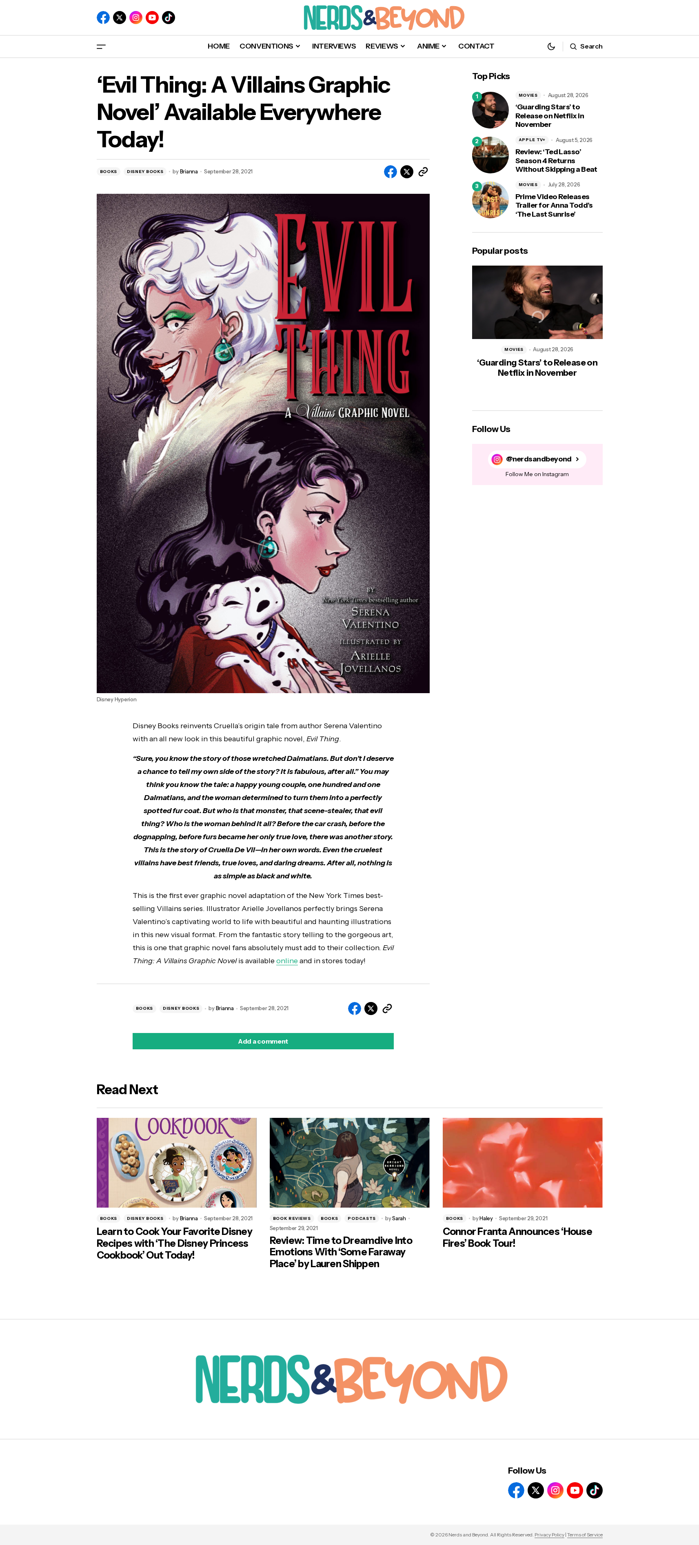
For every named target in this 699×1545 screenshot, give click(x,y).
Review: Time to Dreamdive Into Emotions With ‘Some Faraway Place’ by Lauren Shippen (341, 1252)
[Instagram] (136, 17)
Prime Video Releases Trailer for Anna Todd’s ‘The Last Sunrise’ (554, 206)
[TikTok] (168, 17)
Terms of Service (585, 1535)
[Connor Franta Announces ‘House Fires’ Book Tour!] (523, 1163)
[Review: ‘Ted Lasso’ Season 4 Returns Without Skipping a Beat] (490, 155)
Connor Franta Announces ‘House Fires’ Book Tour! (517, 1237)
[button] (101, 46)
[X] (119, 17)
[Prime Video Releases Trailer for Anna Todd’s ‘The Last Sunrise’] (490, 200)
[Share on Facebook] (390, 171)
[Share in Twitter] (406, 171)
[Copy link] (423, 171)
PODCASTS (362, 1218)
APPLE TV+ (532, 139)
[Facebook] (103, 17)
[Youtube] (152, 17)
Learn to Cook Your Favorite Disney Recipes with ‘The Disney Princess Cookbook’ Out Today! (175, 1243)
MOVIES (528, 95)
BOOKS (109, 171)
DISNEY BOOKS (145, 171)
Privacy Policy (549, 1535)
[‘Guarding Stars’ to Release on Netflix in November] (490, 110)
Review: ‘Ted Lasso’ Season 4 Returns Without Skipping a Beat (556, 161)
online (287, 960)
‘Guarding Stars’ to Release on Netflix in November (549, 116)
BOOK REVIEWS (292, 1218)
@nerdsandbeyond (539, 459)
